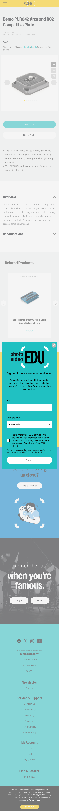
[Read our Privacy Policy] (50, 450)
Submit (29, 460)
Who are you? (13, 418)
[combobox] (29, 424)
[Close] (53, 345)
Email (9, 401)
